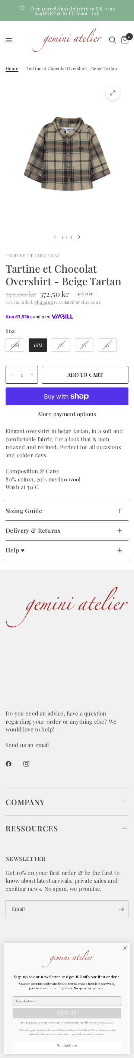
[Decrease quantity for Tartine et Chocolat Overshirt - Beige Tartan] (11, 374)
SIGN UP (67, 1013)
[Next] (79, 237)
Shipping (43, 302)
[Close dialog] (125, 948)
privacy (109, 1022)
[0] (123, 40)
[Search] (112, 40)
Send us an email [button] (27, 745)
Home (12, 68)
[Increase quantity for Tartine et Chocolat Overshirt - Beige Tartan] (32, 374)
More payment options (67, 414)
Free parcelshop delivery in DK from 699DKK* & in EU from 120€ (73, 10)
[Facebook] (14, 764)
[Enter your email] (121, 909)
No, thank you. (67, 1046)
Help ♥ (15, 550)
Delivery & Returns (33, 530)
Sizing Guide (24, 511)
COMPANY (25, 802)
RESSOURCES (32, 828)
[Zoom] (113, 93)
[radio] (15, 345)
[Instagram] (31, 764)
